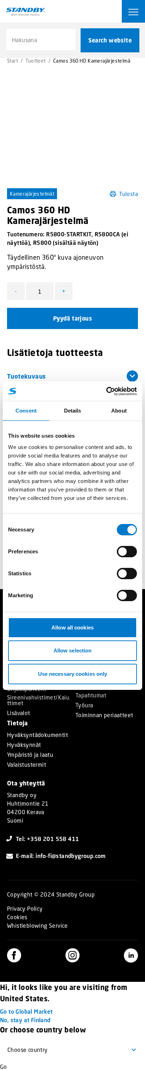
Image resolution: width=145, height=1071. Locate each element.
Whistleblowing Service (37, 925)
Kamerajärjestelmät (32, 194)
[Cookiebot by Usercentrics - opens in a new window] (106, 391)
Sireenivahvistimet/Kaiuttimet (38, 700)
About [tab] (119, 411)
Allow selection (72, 650)
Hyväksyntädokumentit (37, 735)
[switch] (127, 551)
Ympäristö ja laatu (30, 755)
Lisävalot (18, 713)
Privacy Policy (25, 908)
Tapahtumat (90, 695)
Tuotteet (35, 61)
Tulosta (128, 193)
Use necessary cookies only (72, 674)
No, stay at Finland (25, 1020)
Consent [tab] (26, 411)
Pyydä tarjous (72, 318)
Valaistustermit (26, 764)
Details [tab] (72, 411)
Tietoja (17, 723)
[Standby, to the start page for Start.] (25, 11)
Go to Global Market (26, 1011)
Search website (110, 40)
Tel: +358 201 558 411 (47, 838)
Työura (84, 705)
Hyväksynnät (24, 745)
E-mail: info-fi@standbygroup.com (61, 855)
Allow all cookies (72, 627)
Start (12, 61)
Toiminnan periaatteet (104, 715)
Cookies (17, 917)
